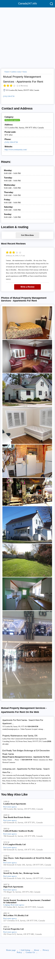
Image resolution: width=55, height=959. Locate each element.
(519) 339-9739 (8, 96)
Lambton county (16, 72)
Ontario (6, 72)
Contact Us (30, 952)
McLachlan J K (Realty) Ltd (15, 915)
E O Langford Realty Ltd (14, 844)
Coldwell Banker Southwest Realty (18, 831)
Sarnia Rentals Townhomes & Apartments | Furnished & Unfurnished (26, 901)
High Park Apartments (13, 887)
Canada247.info (27, 3)
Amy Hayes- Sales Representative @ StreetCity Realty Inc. (27, 859)
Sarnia (25, 72)
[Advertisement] (27, 36)
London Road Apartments (14, 804)
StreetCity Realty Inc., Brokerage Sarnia (21, 873)
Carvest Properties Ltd (13, 929)
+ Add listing (24, 950)
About (36, 950)
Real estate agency (12, 120)
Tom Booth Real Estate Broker (16, 817)
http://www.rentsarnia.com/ (16, 149)
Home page (11, 950)
